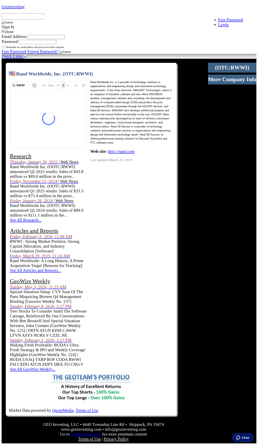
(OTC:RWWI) (232, 68)
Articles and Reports (34, 230)
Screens (96, 16)
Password (10, 41)
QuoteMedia (63, 410)
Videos (217, 16)
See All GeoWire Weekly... (32, 369)
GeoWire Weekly (30, 281)
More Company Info (232, 79)
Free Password (14, 51)
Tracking (242, 16)
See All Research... (26, 220)
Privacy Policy (116, 439)
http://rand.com (121, 151)
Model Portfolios (61, 16)
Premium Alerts (130, 16)
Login (223, 24)
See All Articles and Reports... (35, 270)
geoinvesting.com (86, 434)
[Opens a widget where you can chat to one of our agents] (243, 438)
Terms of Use (87, 410)
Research (167, 16)
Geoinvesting (13, 6)
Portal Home (20, 16)
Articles (193, 16)
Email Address (14, 36)
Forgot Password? (42, 51)
